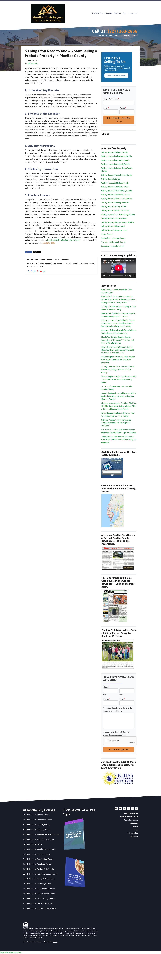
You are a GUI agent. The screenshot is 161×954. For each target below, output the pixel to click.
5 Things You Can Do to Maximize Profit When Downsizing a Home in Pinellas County (117, 369)
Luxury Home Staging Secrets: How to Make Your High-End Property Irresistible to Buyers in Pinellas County (118, 350)
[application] (118, 268)
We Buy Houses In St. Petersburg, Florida (118, 214)
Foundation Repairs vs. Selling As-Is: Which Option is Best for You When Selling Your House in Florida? (118, 396)
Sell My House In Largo (110, 179)
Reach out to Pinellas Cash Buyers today (64, 240)
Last (120, 695)
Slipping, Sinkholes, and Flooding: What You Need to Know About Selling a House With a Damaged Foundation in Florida (118, 406)
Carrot (55, 942)
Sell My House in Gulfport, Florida (36, 829)
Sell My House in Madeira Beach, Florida (39, 849)
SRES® (134, 35)
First (104, 695)
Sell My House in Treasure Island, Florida (39, 908)
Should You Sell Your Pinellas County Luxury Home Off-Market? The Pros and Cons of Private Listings (117, 340)
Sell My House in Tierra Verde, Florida (38, 903)
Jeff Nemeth (32, 63)
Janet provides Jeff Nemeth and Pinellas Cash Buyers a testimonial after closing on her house (118, 439)
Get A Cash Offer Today (108, 35)
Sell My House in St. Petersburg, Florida (39, 888)
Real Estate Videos (131, 820)
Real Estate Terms (131, 813)
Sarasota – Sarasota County (112, 246)
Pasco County (106, 234)
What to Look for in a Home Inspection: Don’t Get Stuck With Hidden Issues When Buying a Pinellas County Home (118, 299)
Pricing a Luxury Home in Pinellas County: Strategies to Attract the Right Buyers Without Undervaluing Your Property (118, 323)
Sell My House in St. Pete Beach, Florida (39, 893)
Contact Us (132, 13)
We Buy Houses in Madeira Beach (114, 183)
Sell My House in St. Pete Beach (114, 218)
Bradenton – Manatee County (113, 238)
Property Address (111, 99)
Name (106, 687)
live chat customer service (10, 952)
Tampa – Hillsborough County (113, 242)
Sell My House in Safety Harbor (113, 206)
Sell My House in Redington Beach (115, 202)
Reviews (117, 13)
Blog (136, 830)
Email (106, 108)
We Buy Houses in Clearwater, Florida (116, 156)
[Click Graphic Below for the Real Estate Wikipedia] (112, 467)
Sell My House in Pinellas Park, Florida (116, 198)
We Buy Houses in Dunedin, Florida (115, 160)
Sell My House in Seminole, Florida (115, 210)
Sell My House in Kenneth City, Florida (116, 175)
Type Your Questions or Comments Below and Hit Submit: (117, 709)
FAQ (124, 13)
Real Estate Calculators (129, 817)
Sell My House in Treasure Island (114, 230)
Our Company (124, 35)
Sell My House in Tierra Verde (113, 226)
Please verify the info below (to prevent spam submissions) (116, 733)
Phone (122, 108)
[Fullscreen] (133, 275)
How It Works (97, 13)
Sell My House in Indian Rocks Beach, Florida (41, 834)
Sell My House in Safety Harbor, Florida (39, 879)
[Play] (104, 275)
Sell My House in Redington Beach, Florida (40, 874)
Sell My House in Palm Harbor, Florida (116, 190)
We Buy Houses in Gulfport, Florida (115, 164)
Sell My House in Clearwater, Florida (37, 819)
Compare (108, 13)
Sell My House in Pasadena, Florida (115, 194)
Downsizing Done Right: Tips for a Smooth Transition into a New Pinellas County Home (118, 379)
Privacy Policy (132, 833)
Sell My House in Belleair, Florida (114, 152)
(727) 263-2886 (122, 31)
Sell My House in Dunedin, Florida (36, 824)
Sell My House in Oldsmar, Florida (114, 186)
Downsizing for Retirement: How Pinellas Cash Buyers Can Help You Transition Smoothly (118, 359)
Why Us (135, 826)
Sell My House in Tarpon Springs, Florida (117, 222)
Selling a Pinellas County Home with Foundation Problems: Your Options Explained (116, 423)
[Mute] (130, 275)
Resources (134, 823)
